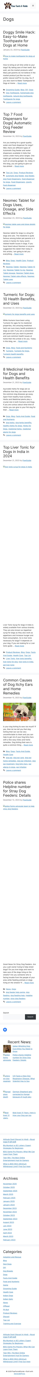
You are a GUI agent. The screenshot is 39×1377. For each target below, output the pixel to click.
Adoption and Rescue (12, 1257)
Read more (22, 83)
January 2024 (9, 1205)
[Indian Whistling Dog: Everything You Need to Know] (7, 1049)
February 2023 (9, 1240)
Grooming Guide (13, 90)
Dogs (31, 90)
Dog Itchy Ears (22, 764)
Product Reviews (26, 173)
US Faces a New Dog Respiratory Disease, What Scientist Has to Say (24, 1078)
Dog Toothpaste (12, 93)
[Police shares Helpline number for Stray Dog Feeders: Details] (7, 1064)
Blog (22, 90)
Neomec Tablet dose (25, 273)
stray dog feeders (18, 999)
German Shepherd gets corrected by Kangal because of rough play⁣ (22, 1094)
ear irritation (21, 767)
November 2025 (10, 1184)
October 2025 (9, 1187)
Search (6, 1013)
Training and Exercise (12, 1324)
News (8, 989)
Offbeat (6, 1306)
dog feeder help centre (15, 992)
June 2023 (7, 1229)
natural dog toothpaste (22, 96)
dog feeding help (18, 995)
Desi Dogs (7, 1264)
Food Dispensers (18, 182)
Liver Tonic (10, 659)
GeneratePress (19, 1374)
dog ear (9, 758)
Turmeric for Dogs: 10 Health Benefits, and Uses (19, 298)
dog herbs (10, 423)
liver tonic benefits (23, 659)
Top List (9, 173)
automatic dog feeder (15, 176)
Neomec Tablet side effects (14, 276)
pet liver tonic (8, 665)
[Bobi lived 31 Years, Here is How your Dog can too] (7, 1120)
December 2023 (10, 1208)
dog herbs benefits (23, 423)
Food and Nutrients (24, 348)
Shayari (6, 1317)
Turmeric (9, 351)
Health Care (21, 261)
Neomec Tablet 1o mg (16, 270)
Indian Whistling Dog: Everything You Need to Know (22, 1048)
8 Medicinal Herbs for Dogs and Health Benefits (18, 373)
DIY (26, 90)
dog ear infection (24, 761)
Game (5, 1285)
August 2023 (8, 1222)
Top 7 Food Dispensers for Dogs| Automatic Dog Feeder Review (17, 123)
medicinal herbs (15, 429)
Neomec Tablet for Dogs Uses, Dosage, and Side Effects (19, 207)
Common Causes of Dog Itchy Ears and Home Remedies (18, 686)
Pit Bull (6, 1310)
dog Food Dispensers (12, 179)
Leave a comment (13, 102)
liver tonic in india (26, 662)
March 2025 (8, 1194)
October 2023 (9, 1215)
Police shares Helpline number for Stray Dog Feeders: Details (17, 788)
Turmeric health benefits (13, 354)
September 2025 (10, 1191)
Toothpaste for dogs (11, 99)
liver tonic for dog (10, 662)
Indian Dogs (8, 1296)
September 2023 (10, 1219)
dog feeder (29, 176)
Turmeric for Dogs (21, 351)
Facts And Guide (23, 416)
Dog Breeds (8, 1271)
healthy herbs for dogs (12, 426)
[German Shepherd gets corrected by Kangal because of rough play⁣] (7, 1100)
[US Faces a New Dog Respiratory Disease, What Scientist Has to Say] (7, 1082)
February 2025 (9, 1198)
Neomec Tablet (12, 267)
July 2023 (7, 1226)
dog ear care (18, 758)
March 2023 (8, 1236)
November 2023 (10, 1212)
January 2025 (9, 1201)
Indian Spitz (8, 1299)
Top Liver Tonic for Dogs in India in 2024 (19, 451)
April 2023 (7, 1233)
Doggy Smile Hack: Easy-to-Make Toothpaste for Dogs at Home (19, 38)
